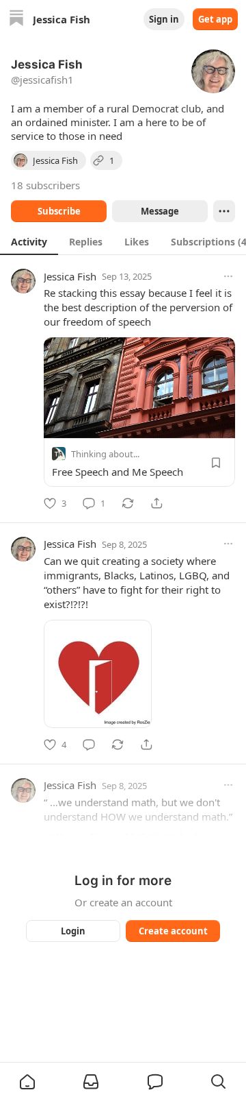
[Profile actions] (224, 211)
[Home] (16, 19)
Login (73, 931)
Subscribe (59, 211)
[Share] (156, 503)
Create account (173, 931)
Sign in (164, 19)
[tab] (29, 241)
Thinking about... (105, 454)
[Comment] (88, 744)
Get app (215, 19)
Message (160, 211)
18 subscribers (45, 185)
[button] (27, 1082)
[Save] (216, 463)
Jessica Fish (70, 276)
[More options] (228, 276)
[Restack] (127, 503)
